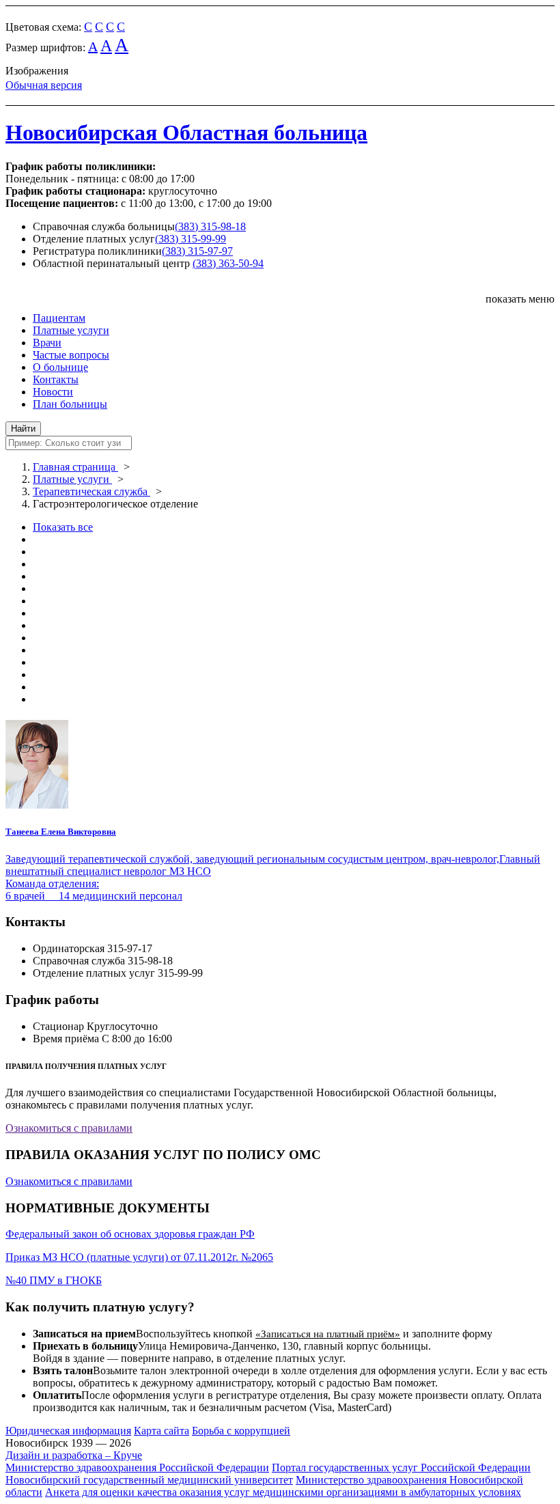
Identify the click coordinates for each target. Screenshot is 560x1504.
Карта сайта (161, 1430)
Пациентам (59, 318)
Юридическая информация (68, 1430)
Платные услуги (71, 330)
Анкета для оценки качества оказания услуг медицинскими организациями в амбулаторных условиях (283, 1492)
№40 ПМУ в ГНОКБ (53, 1280)
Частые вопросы (71, 355)
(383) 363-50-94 (228, 263)
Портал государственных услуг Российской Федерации (401, 1467)
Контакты (56, 379)
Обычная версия (43, 85)
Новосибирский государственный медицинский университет (149, 1480)
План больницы (70, 404)
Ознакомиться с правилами (68, 1128)
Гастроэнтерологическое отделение (115, 504)
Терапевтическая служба (91, 491)
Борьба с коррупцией (241, 1430)
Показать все (63, 527)
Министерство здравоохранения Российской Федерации (137, 1467)
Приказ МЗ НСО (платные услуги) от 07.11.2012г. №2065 (139, 1257)
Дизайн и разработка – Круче (73, 1455)
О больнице (60, 367)
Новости (53, 392)
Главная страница (75, 467)
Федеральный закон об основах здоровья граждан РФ (130, 1234)
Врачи (47, 342)
